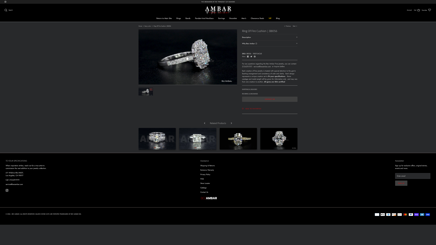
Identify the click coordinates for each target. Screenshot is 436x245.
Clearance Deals (257, 18)
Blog (278, 18)
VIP (270, 18)
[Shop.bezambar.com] (218, 10)
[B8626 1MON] (157, 138)
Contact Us (270, 99)
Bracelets (233, 18)
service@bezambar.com (262, 66)
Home (140, 26)
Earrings (221, 18)
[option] (188, 57)
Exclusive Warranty (207, 170)
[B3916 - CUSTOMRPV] (238, 138)
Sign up (401, 183)
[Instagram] (5, 2)
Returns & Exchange (250, 94)
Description (246, 37)
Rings (178, 18)
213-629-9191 (247, 66)
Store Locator (205, 183)
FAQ (202, 179)
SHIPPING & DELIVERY (249, 89)
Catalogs (203, 187)
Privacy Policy (205, 174)
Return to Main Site (164, 18)
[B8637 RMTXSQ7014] (197, 138)
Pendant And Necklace (204, 18)
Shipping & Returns (207, 165)
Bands (188, 18)
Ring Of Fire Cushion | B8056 (162, 26)
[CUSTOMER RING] (279, 138)
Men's (244, 18)
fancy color (148, 26)
